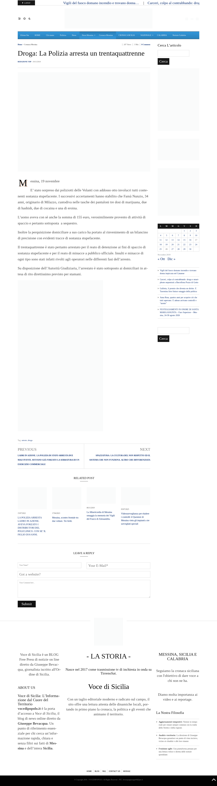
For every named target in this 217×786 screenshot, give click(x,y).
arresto (24, 440)
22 (184, 244)
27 (173, 249)
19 (166, 244)
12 (166, 240)
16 (190, 240)
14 (178, 240)
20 (173, 244)
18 (161, 244)
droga (30, 440)
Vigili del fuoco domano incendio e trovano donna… (101, 3)
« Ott (161, 259)
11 (161, 240)
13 (173, 240)
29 (184, 249)
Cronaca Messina (30, 45)
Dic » (171, 259)
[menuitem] (25, 35)
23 (190, 244)
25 (161, 249)
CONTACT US (114, 771)
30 (190, 249)
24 (196, 244)
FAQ (104, 771)
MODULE (126, 771)
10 (196, 235)
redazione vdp (24, 62)
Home (20, 45)
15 (184, 240)
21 (178, 244)
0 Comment (145, 45)
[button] (20, 18)
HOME (89, 771)
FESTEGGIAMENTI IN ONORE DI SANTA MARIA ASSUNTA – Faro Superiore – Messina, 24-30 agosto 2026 (179, 312)
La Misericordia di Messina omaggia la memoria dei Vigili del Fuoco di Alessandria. (101, 515)
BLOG (97, 771)
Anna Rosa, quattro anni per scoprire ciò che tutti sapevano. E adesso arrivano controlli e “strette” (178, 300)
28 (178, 249)
